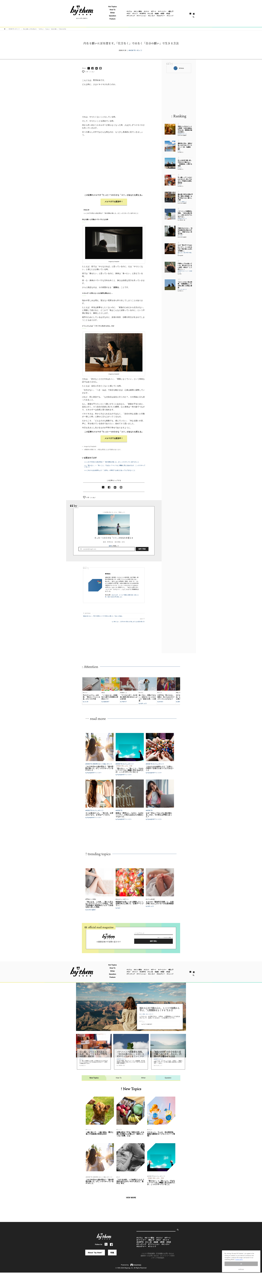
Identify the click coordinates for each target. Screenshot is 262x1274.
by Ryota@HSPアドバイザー (93, 772)
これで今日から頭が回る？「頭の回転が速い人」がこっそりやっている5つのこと (99, 768)
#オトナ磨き (138, 11)
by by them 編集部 (182, 135)
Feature (112, 19)
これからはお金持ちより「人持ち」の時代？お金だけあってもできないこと (160, 768)
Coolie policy (239, 1259)
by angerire (180, 255)
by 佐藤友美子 (105, 701)
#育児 (187, 252)
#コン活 (150, 13)
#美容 (162, 13)
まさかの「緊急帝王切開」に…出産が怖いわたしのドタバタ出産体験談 (160, 902)
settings (241, 1269)
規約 (110, 546)
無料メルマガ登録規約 (163, 937)
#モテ (128, 13)
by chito (179, 274)
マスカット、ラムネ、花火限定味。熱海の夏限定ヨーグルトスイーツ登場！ (161, 1134)
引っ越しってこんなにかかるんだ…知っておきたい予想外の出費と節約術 (93, 1054)
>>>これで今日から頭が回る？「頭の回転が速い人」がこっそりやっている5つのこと (111, 213)
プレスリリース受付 (167, 1255)
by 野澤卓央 (150, 1186)
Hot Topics (112, 6)
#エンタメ (151, 16)
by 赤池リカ (180, 152)
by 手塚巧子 (123, 701)
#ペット (185, 134)
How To (112, 9)
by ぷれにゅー (90, 1136)
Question (112, 16)
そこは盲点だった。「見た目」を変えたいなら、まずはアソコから (99, 814)
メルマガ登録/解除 (148, 1253)
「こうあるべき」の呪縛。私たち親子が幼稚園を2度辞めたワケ (110, 697)
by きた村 (85, 701)
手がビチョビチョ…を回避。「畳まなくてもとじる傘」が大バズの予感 (91, 697)
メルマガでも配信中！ (114, 202)
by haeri (118, 908)
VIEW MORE (131, 1197)
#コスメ (146, 11)
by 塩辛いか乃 (143, 703)
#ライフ (135, 13)
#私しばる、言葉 (182, 252)
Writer (112, 12)
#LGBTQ (143, 13)
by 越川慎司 (89, 1185)
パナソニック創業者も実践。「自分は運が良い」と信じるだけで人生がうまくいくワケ (130, 1054)
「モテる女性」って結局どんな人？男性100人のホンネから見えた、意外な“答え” (130, 1181)
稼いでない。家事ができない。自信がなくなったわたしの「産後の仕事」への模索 (147, 698)
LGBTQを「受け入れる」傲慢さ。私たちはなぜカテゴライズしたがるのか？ (166, 697)
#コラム (129, 11)
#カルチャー (161, 16)
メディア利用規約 (157, 1258)
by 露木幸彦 (179, 701)
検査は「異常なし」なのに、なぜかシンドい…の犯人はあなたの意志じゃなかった (129, 815)
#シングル (180, 235)
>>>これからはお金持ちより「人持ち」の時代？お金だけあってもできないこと (109, 470)
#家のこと (184, 201)
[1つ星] (83, 72)
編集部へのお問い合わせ (150, 1255)
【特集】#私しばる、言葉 (124, 766)
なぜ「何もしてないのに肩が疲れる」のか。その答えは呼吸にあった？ (159, 815)
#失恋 (168, 13)
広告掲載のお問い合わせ (165, 1253)
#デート (153, 11)
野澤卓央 (107, 574)
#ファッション (141, 16)
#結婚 (157, 13)
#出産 (153, 899)
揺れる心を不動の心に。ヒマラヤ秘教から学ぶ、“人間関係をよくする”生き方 (159, 1009)
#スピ (179, 150)
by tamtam (160, 701)
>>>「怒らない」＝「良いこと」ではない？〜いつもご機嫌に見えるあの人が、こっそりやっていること (114, 466)
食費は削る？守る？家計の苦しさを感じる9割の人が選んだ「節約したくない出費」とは (130, 1134)
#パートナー (162, 11)
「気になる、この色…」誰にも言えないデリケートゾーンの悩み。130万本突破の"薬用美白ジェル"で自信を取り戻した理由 (99, 904)
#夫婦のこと (123, 692)
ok (241, 1264)
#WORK (95, 764)
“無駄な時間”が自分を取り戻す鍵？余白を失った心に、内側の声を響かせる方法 (167, 1054)
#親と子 (170, 11)
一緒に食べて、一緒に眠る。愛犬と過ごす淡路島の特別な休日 (100, 1133)
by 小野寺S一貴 (181, 220)
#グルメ (149, 1129)
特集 (112, 1252)
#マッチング (131, 16)
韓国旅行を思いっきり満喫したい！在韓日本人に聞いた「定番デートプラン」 (129, 903)
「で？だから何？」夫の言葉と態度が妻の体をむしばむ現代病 (128, 697)
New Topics (94, 1078)
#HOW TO (132, 50)
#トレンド (170, 16)
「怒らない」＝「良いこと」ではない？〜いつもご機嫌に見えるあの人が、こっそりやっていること (129, 770)
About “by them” (95, 1252)
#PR (86, 899)
